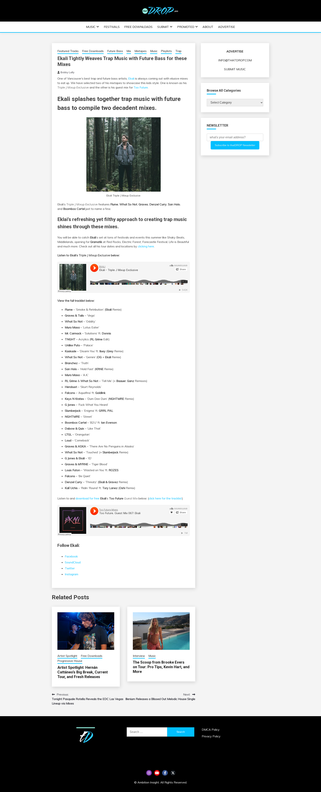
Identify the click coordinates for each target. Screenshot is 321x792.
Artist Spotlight (67, 656)
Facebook (71, 556)
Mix (129, 51)
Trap (178, 51)
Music (90, 27)
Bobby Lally (67, 72)
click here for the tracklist (165, 498)
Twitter (70, 568)
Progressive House (69, 661)
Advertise (226, 27)
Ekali (131, 78)
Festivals (112, 27)
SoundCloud (73, 562)
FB (165, 773)
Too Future (141, 87)
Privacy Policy (211, 736)
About (207, 27)
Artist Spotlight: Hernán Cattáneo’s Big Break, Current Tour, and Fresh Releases (82, 672)
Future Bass (115, 51)
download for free (87, 498)
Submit (163, 27)
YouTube (157, 773)
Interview (139, 656)
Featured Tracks (68, 51)
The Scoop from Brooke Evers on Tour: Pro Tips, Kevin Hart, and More (161, 667)
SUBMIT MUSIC (235, 69)
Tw (173, 773)
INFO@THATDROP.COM (235, 60)
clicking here (146, 246)
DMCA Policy (211, 729)
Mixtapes (140, 51)
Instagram (71, 574)
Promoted (185, 27)
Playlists (166, 51)
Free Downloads (138, 27)
